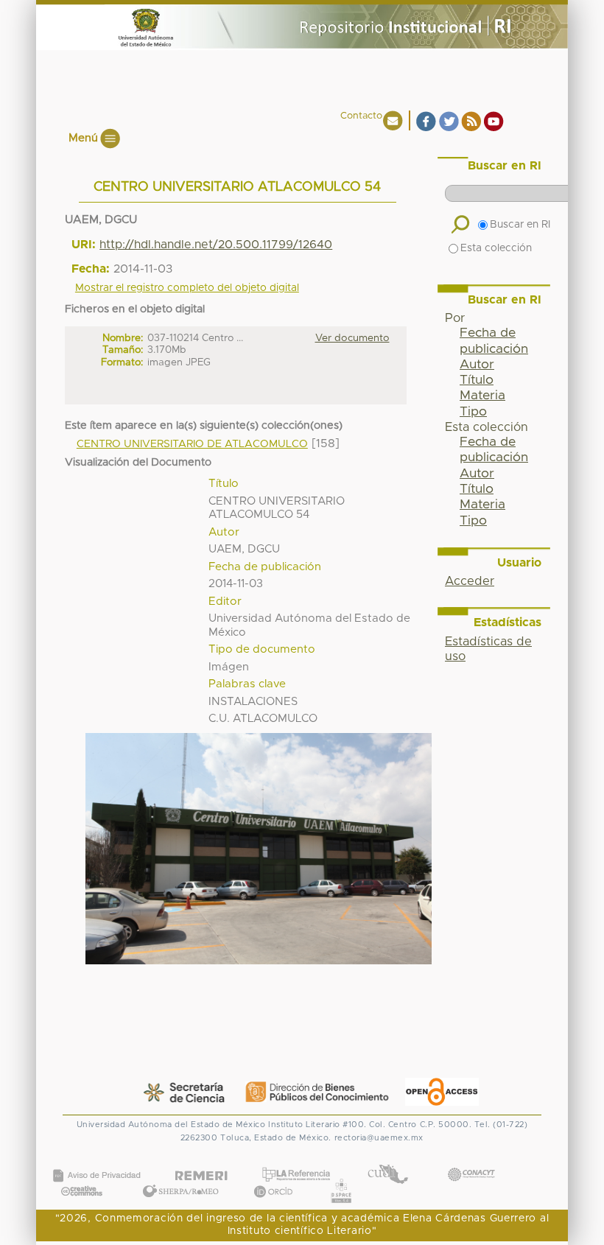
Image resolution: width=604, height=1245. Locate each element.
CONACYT (470, 1159)
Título (477, 380)
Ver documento (352, 338)
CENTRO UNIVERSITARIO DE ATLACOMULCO (192, 444)
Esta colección (496, 248)
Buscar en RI (520, 225)
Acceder (469, 581)
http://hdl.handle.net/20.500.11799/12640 (215, 244)
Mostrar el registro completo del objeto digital (187, 288)
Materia (482, 395)
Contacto (361, 116)
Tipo (473, 411)
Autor (477, 364)
